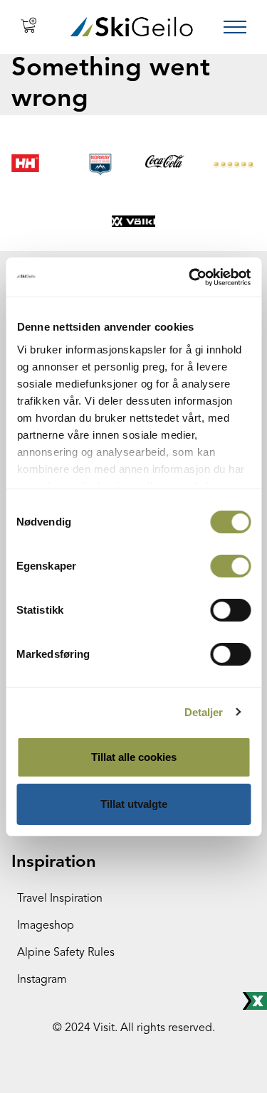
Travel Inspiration (60, 899)
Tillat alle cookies (134, 757)
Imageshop (45, 926)
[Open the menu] (235, 27)
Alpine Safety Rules (66, 953)
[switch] (230, 566)
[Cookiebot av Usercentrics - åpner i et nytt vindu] (190, 277)
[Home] (131, 26)
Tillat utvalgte (133, 804)
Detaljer (204, 712)
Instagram (42, 980)
